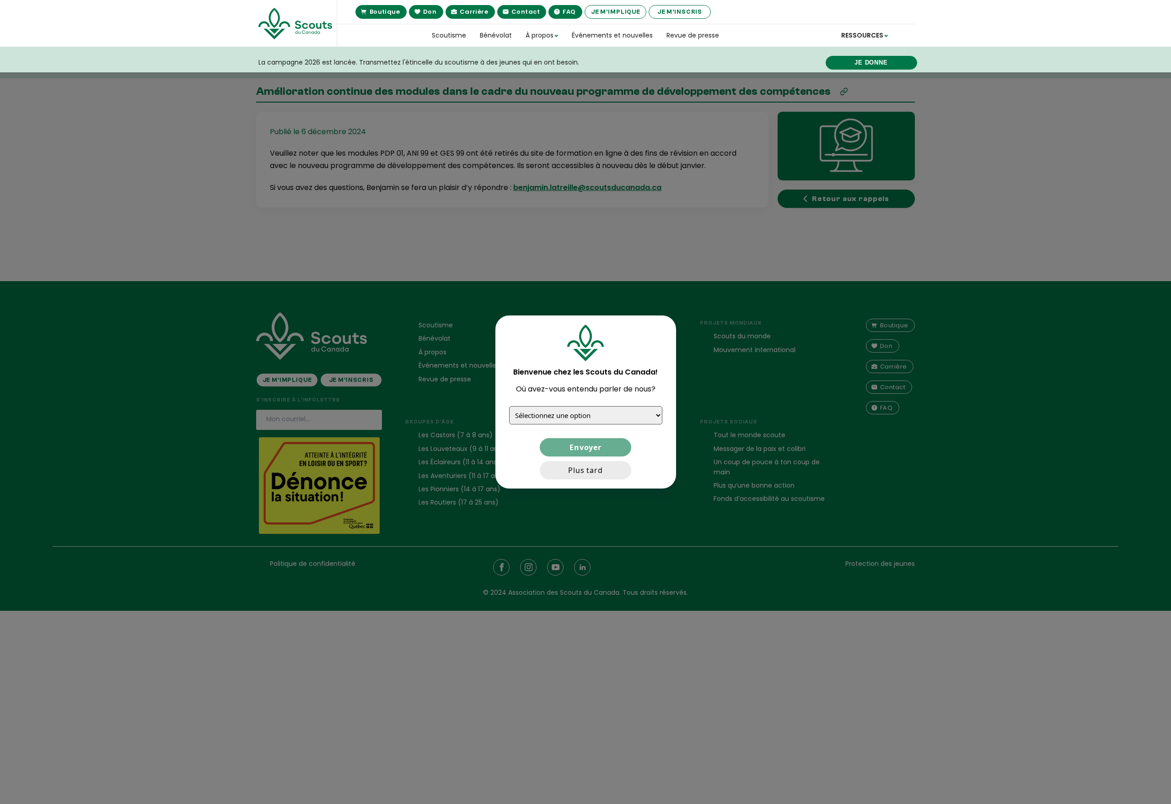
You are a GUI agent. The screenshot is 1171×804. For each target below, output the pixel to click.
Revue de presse (692, 35)
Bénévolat (496, 35)
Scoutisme (449, 35)
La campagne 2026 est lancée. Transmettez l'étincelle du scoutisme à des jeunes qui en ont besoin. (418, 62)
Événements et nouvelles (612, 35)
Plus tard (585, 470)
